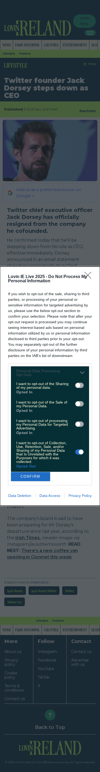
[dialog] (50, 386)
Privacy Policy (80, 495)
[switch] (79, 385)
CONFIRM (30, 476)
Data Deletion (19, 495)
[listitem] (50, 373)
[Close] (90, 277)
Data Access (49, 495)
